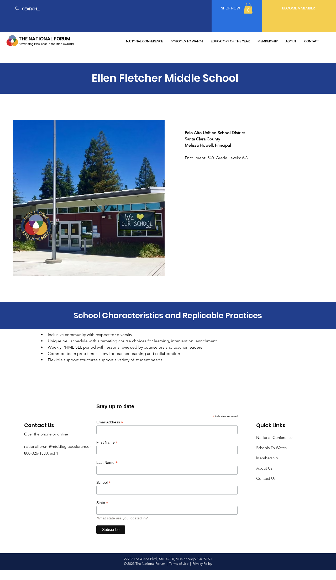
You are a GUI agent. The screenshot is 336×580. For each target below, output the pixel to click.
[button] (248, 8)
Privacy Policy (202, 564)
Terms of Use (179, 564)
